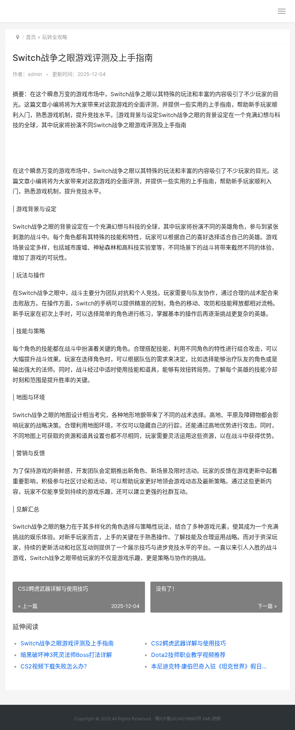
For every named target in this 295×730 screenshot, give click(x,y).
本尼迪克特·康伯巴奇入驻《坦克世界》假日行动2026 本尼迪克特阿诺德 (210, 666)
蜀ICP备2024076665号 (178, 718)
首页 (31, 37)
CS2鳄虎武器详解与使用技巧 (188, 643)
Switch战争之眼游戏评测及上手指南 (67, 643)
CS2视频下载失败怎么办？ (55, 666)
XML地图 (212, 718)
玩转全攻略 (54, 37)
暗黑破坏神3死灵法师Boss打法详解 (66, 654)
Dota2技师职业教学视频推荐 (188, 654)
